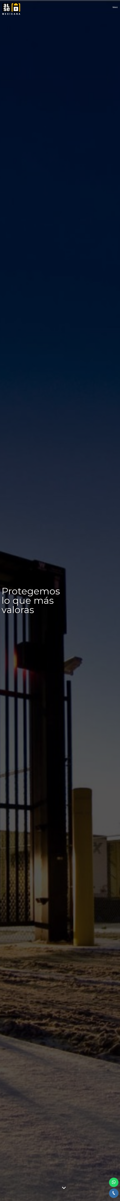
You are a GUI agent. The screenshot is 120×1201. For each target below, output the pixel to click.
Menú (115, 7)
